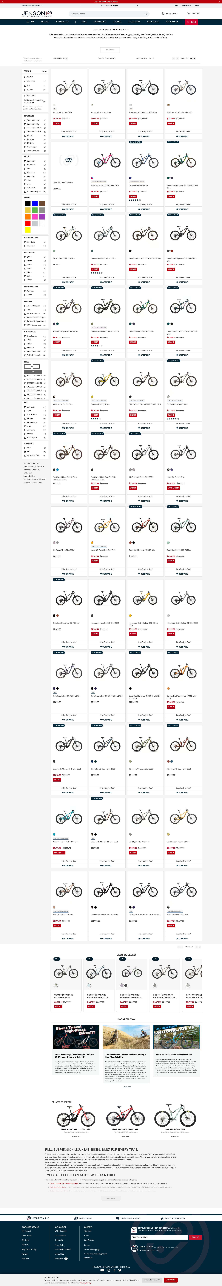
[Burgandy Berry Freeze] (92, 907)
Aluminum (36, 291)
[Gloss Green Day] (168, 178)
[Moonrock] (92, 834)
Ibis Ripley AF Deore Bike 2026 (179, 769)
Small (36, 411)
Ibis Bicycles (36, 165)
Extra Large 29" (36, 437)
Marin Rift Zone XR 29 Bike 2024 (180, 112)
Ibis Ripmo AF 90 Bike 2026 (63, 550)
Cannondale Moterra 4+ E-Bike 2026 (67, 769)
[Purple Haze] (130, 178)
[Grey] (42, 210)
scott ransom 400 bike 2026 (34, 466)
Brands (45, 22)
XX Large (36, 434)
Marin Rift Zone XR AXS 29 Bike (103, 550)
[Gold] (27, 210)
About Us (87, 1231)
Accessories (134, 22)
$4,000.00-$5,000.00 (36, 391)
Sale (193, 22)
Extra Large (36, 430)
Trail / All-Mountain (36, 355)
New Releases (62, 22)
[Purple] (42, 216)
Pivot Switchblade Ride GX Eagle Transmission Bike (103, 478)
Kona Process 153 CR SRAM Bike (65, 842)
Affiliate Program (60, 1231)
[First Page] (173, 58)
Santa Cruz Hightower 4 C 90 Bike (142, 550)
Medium (36, 418)
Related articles (59, 58)
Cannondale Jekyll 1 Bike (100, 404)
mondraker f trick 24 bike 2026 (35, 479)
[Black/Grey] (168, 469)
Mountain (36, 347)
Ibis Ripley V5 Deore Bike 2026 (103, 769)
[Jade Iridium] (92, 251)
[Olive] (130, 761)
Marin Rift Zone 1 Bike (175, 477)
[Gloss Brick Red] (130, 542)
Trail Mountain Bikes (58, 1187)
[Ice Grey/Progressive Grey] (92, 105)
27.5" (36, 448)
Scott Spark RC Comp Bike (101, 112)
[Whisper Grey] (54, 105)
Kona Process (36, 147)
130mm (36, 265)
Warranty (25, 1258)
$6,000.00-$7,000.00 (36, 398)
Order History (27, 1236)
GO (33, 371)
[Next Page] (191, 58)
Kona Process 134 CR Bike (63, 915)
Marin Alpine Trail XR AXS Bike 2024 (105, 185)
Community (59, 1240)
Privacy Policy (85, 1283)
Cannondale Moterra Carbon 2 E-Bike (105, 331)
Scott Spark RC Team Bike (62, 112)
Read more (110, 50)
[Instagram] (109, 1271)
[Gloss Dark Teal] (168, 324)
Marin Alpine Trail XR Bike (62, 404)
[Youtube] (102, 1271)
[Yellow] (27, 229)
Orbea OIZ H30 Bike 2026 (175, 1129)
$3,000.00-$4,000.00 (36, 387)
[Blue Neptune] (57, 469)
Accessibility (59, 1258)
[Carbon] (57, 688)
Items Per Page (141, 58)
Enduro (36, 344)
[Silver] (35, 223)
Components (100, 22)
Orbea (36, 184)
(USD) (197, 5)
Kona (36, 169)
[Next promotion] (137, 6)
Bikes (84, 22)
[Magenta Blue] (92, 178)
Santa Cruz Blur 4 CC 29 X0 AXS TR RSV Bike (182, 332)
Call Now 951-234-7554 (150, 1250)
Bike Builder (172, 22)
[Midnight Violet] (54, 688)
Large (36, 426)
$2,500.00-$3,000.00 (36, 383)
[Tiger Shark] (168, 396)
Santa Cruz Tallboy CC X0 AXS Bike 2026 (144, 915)
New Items (31, 81)
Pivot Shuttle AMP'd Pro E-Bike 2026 (105, 915)
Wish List (25, 1244)
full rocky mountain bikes (33, 482)
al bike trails (28, 473)
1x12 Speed (36, 246)
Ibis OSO (36, 135)
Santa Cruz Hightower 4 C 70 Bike (66, 623)
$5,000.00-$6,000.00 (36, 394)
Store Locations (60, 1236)
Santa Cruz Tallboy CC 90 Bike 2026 (66, 696)
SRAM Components (36, 325)
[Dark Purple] (172, 469)
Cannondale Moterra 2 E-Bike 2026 (104, 842)
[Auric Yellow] (168, 834)
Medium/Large (36, 422)
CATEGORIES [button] (30, 96)
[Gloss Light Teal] (168, 542)
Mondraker (36, 176)
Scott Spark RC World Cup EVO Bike (143, 112)
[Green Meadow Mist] (54, 251)
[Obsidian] (54, 761)
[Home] (37, 14)
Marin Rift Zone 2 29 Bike (63, 183)
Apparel (117, 22)
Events (86, 1236)
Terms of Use (59, 1254)
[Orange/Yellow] (92, 542)
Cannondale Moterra (36, 128)
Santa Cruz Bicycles (36, 191)
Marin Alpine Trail (36, 151)
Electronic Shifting (36, 313)
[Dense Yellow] (130, 615)
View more (127, 1087)
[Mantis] (92, 324)
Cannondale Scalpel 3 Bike (177, 404)
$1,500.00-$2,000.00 (36, 375)
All (32, 22)
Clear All (44, 71)
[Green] (35, 210)
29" (36, 452)
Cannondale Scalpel (36, 132)
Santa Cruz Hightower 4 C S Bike (141, 331)
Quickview (76, 1136)
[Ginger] (92, 396)
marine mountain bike (32, 470)
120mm (36, 261)
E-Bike (36, 310)
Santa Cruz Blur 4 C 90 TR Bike (179, 550)
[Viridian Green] (54, 834)
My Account (26, 1231)
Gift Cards (25, 1240)
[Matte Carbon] (130, 251)
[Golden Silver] (168, 615)
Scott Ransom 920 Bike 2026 (178, 842)
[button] (35, 77)
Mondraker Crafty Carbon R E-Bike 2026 (182, 623)
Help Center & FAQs (29, 1250)
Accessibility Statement (63, 1250)
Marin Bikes (36, 172)
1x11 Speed (36, 242)
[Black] (27, 203)
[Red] (27, 223)
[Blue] (35, 203)
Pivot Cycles (36, 188)
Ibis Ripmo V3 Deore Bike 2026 (141, 769)
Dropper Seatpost (36, 306)
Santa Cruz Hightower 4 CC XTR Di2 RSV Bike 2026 (144, 697)
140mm (36, 268)
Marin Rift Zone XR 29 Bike (177, 915)
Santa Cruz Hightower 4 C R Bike (65, 331)
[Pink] (35, 216)
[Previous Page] (177, 58)
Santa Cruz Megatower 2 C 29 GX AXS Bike (181, 260)
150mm (36, 272)
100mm (36, 257)
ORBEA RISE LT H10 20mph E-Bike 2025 (145, 404)
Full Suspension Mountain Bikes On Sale (35, 101)
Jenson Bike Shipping (91, 1250)
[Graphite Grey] (92, 615)
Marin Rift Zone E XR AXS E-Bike (125, 1129)
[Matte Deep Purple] (172, 178)
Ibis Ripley (36, 139)
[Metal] (130, 469)
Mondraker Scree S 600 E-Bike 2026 (105, 623)
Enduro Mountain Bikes (59, 1191)
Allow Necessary (152, 1280)
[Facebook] (114, 1271)
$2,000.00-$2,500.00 (36, 379)
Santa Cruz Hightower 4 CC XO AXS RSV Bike (182, 187)
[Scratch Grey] (130, 834)
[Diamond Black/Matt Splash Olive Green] (130, 396)
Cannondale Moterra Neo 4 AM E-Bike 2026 (181, 697)
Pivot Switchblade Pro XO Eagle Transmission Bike (65, 478)
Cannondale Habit (36, 120)
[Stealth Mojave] (54, 469)
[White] (42, 223)
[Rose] (133, 469)
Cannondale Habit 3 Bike (138, 185)
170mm (36, 280)
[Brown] (42, 203)
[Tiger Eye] (168, 688)
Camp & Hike (153, 22)
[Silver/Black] (54, 396)
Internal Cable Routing (36, 317)
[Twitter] (120, 1271)
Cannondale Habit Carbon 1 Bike (103, 258)
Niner (36, 180)
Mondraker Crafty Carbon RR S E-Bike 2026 (143, 624)
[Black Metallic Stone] (95, 907)
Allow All (170, 1280)
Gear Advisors (89, 1240)
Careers (86, 1245)
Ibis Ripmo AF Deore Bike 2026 (141, 477)
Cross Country (36, 336)
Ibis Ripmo (36, 143)
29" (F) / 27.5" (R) (36, 455)
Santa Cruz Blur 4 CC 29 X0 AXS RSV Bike (145, 258)
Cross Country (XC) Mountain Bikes (64, 1183)
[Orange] (27, 216)
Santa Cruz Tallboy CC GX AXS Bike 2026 (106, 696)
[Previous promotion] (81, 6)
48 (150, 58)
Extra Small (36, 407)
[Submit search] (146, 14)
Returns (25, 1254)
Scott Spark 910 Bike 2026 (139, 842)
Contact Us (186, 5)
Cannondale (36, 161)
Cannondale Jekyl (36, 124)
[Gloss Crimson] (172, 251)
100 (153, 58)
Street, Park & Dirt (36, 351)
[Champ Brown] (168, 105)
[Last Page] (194, 58)
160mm (36, 276)
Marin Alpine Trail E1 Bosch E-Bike (76, 1129)
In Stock (30, 90)
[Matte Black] (168, 251)
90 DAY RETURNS (109, 6)
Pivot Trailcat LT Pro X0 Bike (64, 258)
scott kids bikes (29, 476)
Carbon (36, 295)
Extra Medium (36, 415)
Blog (176, 5)
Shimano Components (36, 321)
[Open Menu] (62, 14)
